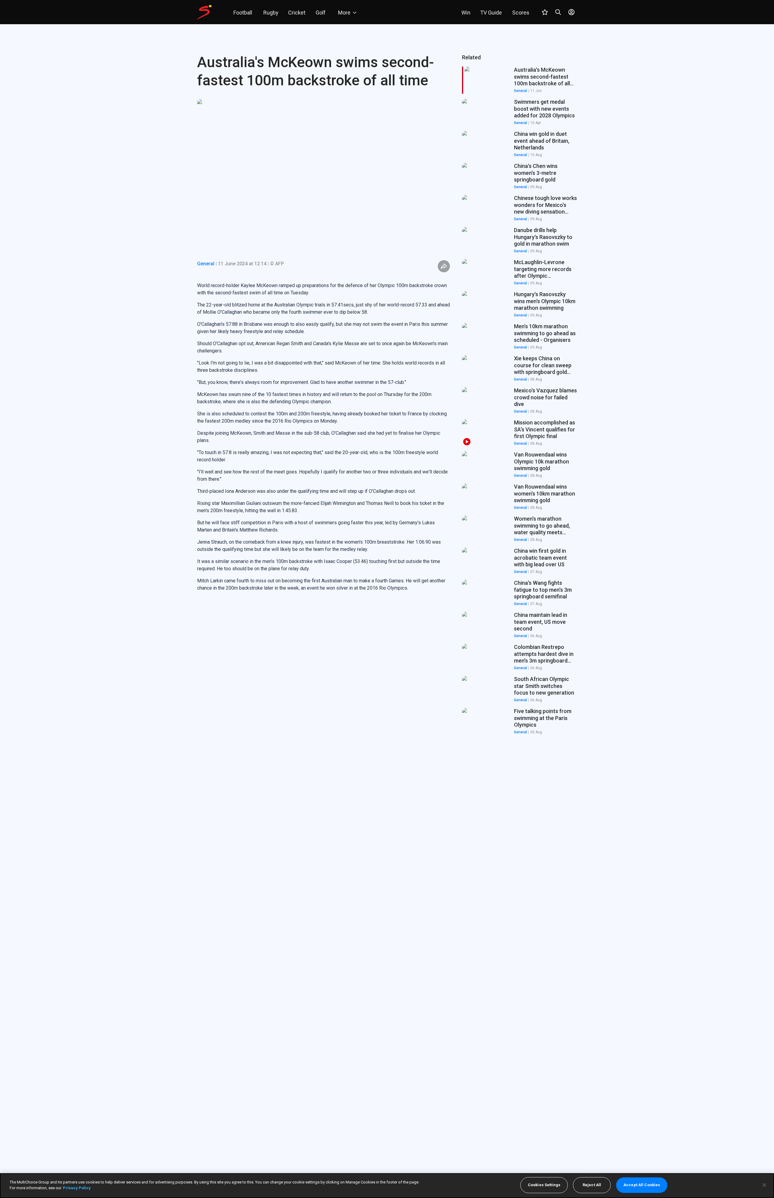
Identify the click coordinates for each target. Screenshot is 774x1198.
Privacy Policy (77, 1188)
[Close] (764, 1185)
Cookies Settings (544, 1185)
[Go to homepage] (204, 12)
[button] (519, 112)
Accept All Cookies (641, 1185)
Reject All (592, 1185)
